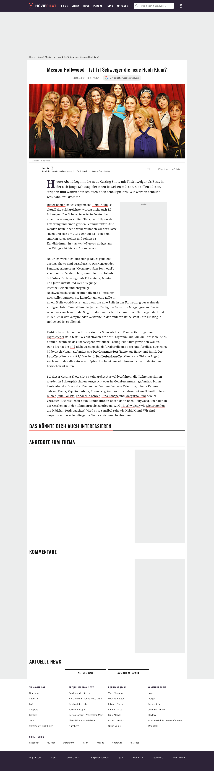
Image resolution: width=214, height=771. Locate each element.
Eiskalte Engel (148, 356)
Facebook (34, 742)
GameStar (138, 757)
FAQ (31, 703)
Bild (72, 347)
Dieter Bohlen (56, 205)
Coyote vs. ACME (156, 709)
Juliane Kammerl (149, 386)
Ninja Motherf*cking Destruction (86, 698)
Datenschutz (72, 757)
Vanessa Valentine (123, 386)
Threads (99, 742)
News (40, 57)
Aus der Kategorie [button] (128, 672)
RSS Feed (134, 742)
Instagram (68, 742)
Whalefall (153, 725)
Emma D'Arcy (115, 709)
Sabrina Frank (56, 391)
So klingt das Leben (79, 703)
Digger (151, 698)
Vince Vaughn (115, 693)
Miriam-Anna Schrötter (142, 391)
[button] (162, 169)
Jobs (121, 757)
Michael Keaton (116, 698)
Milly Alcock (114, 714)
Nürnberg (74, 725)
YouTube (51, 742)
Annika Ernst (116, 391)
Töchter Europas (77, 709)
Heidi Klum (100, 205)
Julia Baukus (65, 396)
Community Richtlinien (41, 725)
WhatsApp (117, 742)
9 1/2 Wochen (84, 356)
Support (33, 709)
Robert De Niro (116, 720)
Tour (31, 720)
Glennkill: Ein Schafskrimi (82, 720)
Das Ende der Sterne (79, 693)
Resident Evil (154, 703)
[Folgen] (52, 168)
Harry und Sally (144, 351)
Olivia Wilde (114, 725)
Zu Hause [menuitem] (122, 6)
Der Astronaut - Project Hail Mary (86, 714)
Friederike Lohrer (88, 396)
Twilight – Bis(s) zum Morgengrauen (124, 307)
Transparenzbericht (99, 757)
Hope (150, 693)
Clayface (152, 714)
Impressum (35, 757)
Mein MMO (179, 757)
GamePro (158, 757)
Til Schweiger (70, 278)
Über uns (34, 693)
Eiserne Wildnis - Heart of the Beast (166, 720)
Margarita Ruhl (135, 396)
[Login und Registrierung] (181, 6)
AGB (53, 757)
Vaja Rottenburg (78, 391)
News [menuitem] (86, 6)
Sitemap (33, 698)
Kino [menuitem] (110, 6)
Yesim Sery (98, 391)
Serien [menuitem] (76, 6)
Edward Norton (116, 703)
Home (32, 57)
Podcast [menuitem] (98, 6)
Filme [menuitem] (64, 6)
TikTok (84, 742)
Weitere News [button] (86, 672)
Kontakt (33, 714)
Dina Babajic (110, 396)
